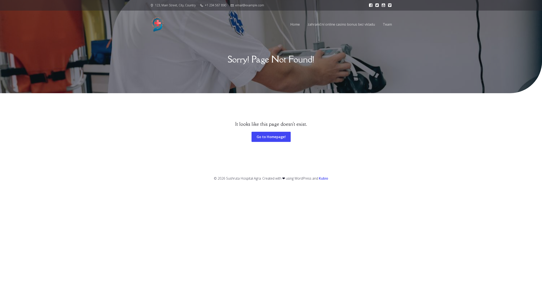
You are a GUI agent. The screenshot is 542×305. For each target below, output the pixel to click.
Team (387, 24)
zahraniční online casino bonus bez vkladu (341, 24)
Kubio (323, 178)
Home (295, 24)
